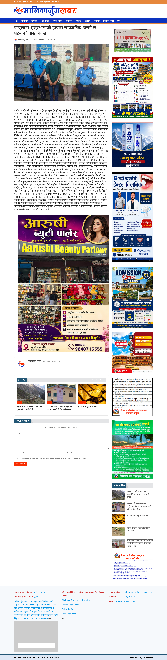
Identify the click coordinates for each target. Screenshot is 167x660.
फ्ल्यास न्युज (82, 403)
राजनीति (69, 21)
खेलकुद (87, 21)
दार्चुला (19, 403)
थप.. (63, 618)
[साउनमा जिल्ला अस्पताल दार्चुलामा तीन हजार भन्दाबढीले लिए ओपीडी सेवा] (61, 394)
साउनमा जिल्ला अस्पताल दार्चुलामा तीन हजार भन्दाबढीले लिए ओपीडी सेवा (139, 506)
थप (118, 21)
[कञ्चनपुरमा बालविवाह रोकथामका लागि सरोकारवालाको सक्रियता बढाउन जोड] (118, 543)
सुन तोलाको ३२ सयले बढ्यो (137, 516)
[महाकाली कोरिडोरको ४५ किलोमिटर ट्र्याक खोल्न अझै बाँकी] (31, 394)
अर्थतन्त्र (78, 21)
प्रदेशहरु (34, 21)
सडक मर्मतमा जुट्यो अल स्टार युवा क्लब (138, 529)
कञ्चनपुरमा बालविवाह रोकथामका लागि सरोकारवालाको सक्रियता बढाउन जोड (140, 543)
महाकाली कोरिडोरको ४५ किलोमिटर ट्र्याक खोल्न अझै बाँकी (138, 494)
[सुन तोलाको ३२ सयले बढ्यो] (92, 394)
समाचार (24, 21)
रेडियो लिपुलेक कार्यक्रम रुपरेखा (49, 1)
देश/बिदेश (45, 21)
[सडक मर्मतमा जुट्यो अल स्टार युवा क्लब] (118, 531)
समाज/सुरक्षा (57, 21)
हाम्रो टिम (25, 1)
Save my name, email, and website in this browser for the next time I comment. (51, 458)
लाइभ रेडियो (34, 1)
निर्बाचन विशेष (108, 21)
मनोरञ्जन (97, 21)
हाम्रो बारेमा (17, 1)
